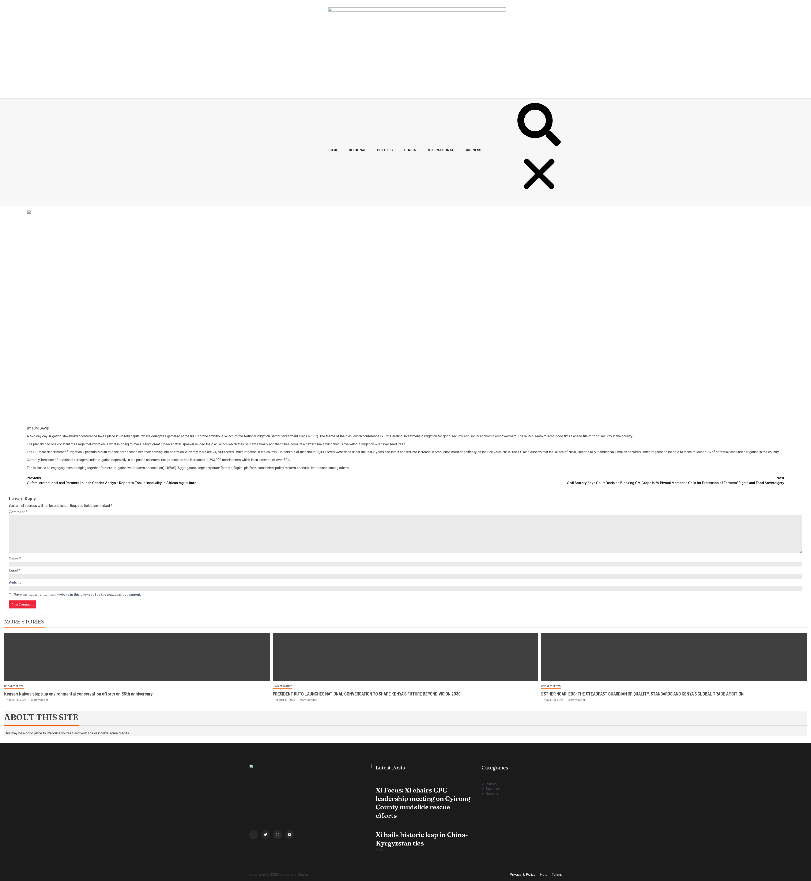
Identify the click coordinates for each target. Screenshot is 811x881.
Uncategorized (14, 686)
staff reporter (39, 699)
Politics (385, 150)
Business (473, 150)
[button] (539, 125)
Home (333, 150)
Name (15, 558)
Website (15, 582)
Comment (18, 512)
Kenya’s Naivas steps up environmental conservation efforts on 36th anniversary (78, 693)
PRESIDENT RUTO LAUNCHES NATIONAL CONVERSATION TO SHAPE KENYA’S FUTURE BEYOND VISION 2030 (367, 693)
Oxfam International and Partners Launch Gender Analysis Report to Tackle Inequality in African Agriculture (111, 480)
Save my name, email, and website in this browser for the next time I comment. (77, 594)
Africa (409, 150)
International (440, 150)
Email (15, 570)
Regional (358, 150)
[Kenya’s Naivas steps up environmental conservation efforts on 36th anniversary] (137, 657)
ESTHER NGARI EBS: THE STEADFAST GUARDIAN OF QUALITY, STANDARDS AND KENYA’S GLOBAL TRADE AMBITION (642, 693)
